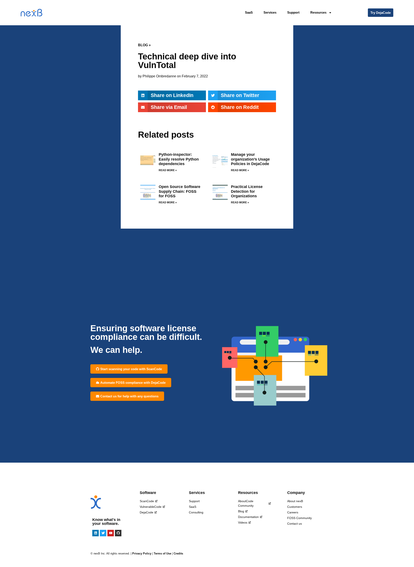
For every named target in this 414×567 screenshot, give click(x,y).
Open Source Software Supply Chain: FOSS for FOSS (179, 191)
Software (148, 493)
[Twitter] (103, 533)
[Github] (118, 533)
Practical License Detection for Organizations (247, 191)
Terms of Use (162, 553)
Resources (248, 493)
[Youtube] (110, 533)
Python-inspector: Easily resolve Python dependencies (179, 159)
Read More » (168, 170)
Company (296, 493)
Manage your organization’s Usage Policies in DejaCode (250, 159)
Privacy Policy (141, 553)
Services (269, 12)
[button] (172, 95)
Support (293, 12)
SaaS (249, 12)
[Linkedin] (95, 533)
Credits (178, 553)
